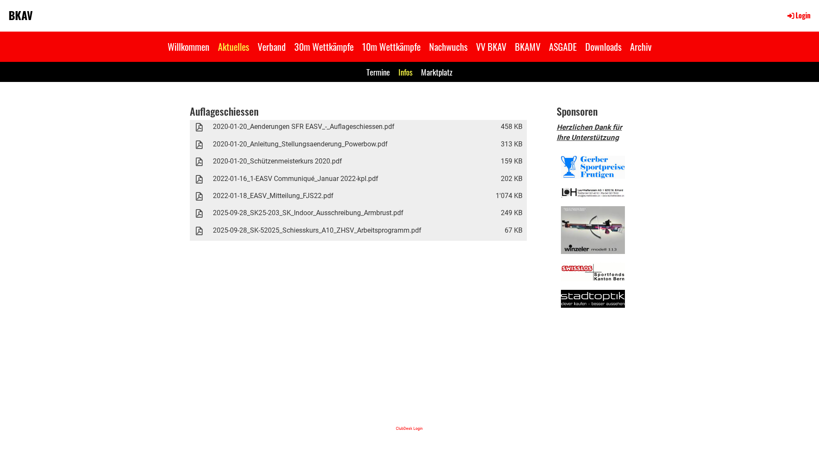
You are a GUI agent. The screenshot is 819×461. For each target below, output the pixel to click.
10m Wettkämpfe (391, 46)
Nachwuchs (448, 46)
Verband (272, 46)
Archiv (640, 46)
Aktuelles (233, 46)
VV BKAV (491, 46)
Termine (378, 72)
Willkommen (188, 46)
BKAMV (527, 46)
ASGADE (563, 46)
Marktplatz (437, 72)
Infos (405, 72)
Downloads (603, 46)
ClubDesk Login (409, 428)
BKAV (21, 15)
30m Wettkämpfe (324, 46)
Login (803, 15)
